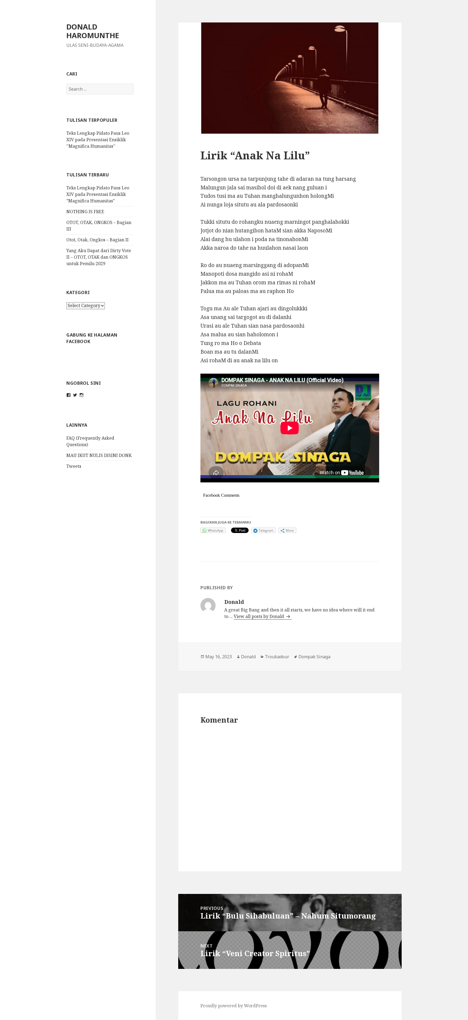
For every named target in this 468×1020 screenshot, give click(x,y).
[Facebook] (68, 395)
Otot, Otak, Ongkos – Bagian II (97, 240)
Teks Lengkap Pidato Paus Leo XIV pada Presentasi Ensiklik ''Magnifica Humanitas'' (97, 139)
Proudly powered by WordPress (233, 1006)
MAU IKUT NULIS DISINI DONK (99, 455)
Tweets (73, 466)
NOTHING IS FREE (85, 212)
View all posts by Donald (259, 616)
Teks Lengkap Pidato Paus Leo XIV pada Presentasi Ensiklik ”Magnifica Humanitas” (97, 194)
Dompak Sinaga (314, 657)
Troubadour (277, 657)
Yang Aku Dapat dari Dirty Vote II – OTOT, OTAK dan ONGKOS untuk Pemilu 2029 (98, 257)
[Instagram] (81, 395)
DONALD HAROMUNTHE (92, 31)
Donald (248, 657)
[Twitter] (75, 395)
